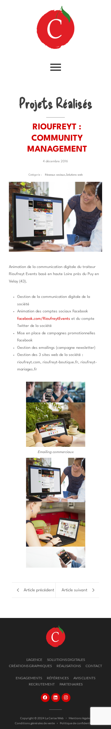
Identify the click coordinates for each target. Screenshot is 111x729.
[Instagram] (66, 697)
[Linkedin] (55, 697)
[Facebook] (45, 697)
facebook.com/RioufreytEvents (43, 319)
